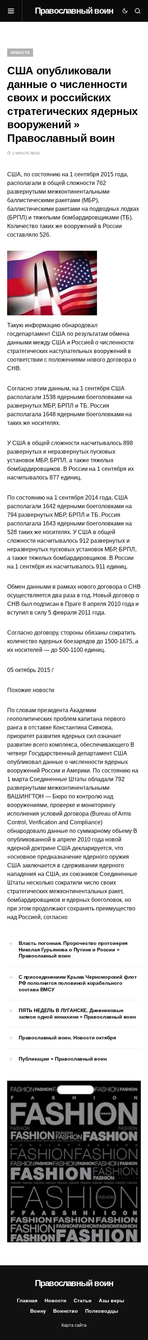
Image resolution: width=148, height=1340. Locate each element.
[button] (14, 11)
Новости (20, 52)
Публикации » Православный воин (63, 1059)
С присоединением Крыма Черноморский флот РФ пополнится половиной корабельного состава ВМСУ (78, 983)
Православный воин (74, 10)
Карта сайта (74, 1325)
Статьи (83, 1300)
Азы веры (111, 1300)
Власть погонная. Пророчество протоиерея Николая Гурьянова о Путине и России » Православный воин (73, 949)
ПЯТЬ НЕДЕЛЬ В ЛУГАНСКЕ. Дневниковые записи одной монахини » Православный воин (77, 1013)
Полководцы (101, 1311)
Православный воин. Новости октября (67, 1037)
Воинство (65, 1311)
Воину (38, 1311)
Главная (27, 1300)
